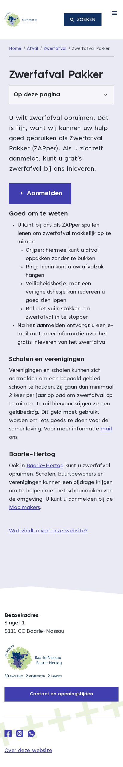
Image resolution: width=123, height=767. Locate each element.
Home (15, 49)
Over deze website (28, 751)
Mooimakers (24, 508)
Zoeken (86, 19)
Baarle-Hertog (45, 466)
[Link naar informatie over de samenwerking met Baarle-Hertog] (33, 661)
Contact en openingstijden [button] (61, 694)
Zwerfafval (55, 49)
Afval (32, 49)
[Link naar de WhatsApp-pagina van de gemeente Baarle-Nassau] (31, 733)
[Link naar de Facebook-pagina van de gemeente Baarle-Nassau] (8, 733)
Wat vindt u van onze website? (48, 531)
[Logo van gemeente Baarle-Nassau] (20, 20)
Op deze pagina (37, 95)
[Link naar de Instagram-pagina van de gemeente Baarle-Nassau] (19, 733)
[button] (114, 13)
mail (106, 429)
